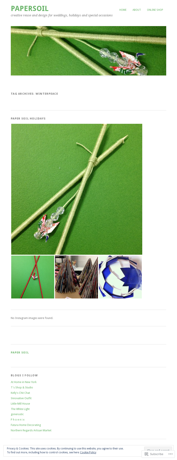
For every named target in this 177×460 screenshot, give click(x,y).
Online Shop (155, 9)
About (137, 9)
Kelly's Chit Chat (20, 392)
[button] (77, 189)
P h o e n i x (17, 419)
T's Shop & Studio (22, 387)
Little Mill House (20, 403)
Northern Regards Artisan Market (31, 430)
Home (122, 9)
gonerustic (17, 414)
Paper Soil (20, 352)
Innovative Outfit (21, 398)
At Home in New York (23, 382)
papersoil (30, 8)
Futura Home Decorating (26, 425)
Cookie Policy (88, 452)
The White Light (20, 409)
